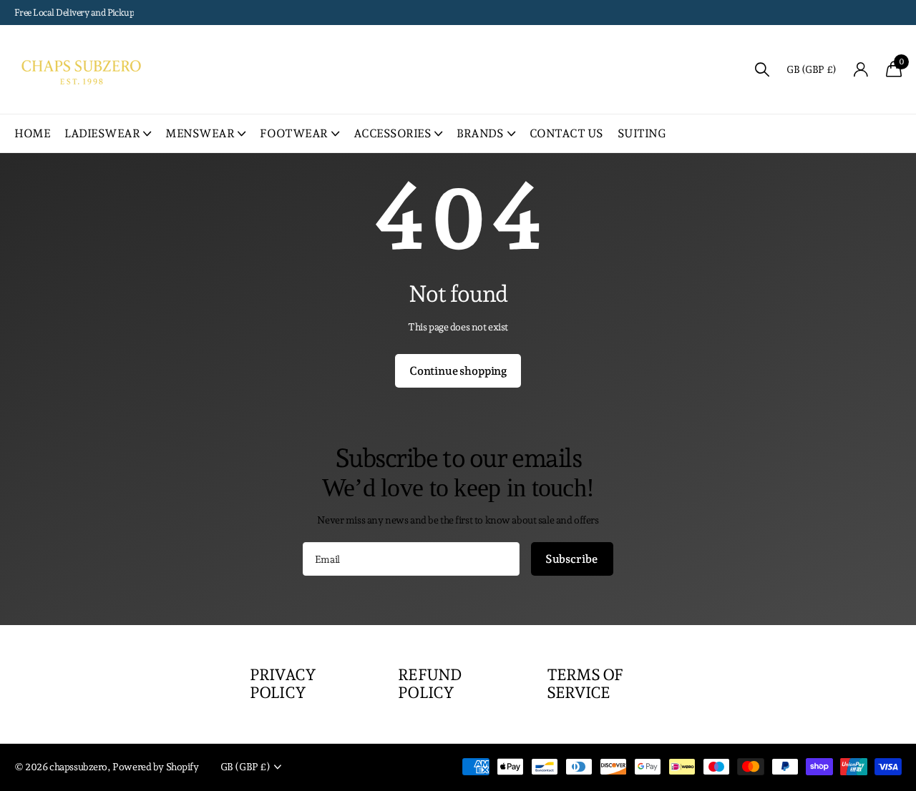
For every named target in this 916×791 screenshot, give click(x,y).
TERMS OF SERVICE (585, 683)
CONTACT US (566, 133)
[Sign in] (861, 70)
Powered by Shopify (155, 766)
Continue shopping (458, 371)
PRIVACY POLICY (283, 683)
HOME (32, 133)
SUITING (642, 133)
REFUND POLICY (430, 683)
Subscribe (572, 559)
